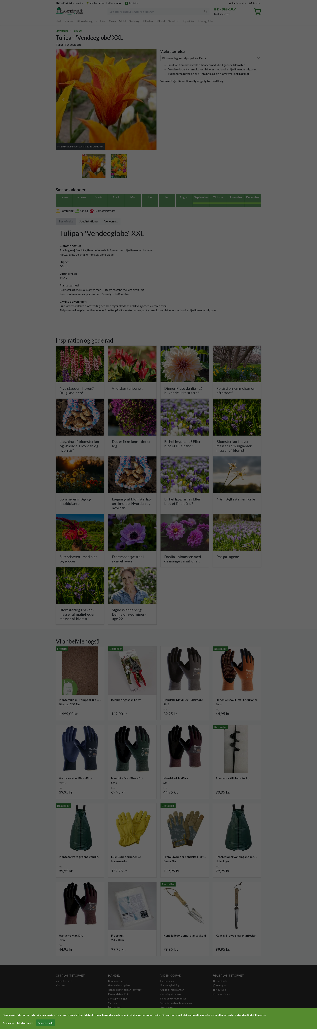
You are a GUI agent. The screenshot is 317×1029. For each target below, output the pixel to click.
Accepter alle (45, 1022)
